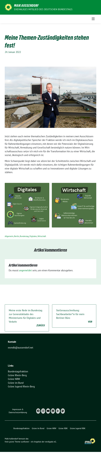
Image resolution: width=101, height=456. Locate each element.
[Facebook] (38, 411)
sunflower (25, 441)
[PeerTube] (58, 411)
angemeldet (25, 270)
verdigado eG (50, 441)
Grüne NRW (14, 379)
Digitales (33, 236)
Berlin (16, 236)
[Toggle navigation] (93, 18)
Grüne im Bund (16, 382)
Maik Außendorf (26, 6)
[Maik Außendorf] (8, 7)
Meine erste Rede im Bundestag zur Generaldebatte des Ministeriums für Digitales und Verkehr (27, 318)
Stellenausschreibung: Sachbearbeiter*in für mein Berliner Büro (74, 316)
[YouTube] (48, 411)
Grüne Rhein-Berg (17, 375)
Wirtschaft (42, 236)
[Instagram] (43, 411)
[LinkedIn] (53, 411)
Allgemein (9, 236)
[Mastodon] (63, 411)
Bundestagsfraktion (18, 371)
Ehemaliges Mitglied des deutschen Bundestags (43, 9)
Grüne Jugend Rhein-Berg (21, 386)
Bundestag (24, 236)
